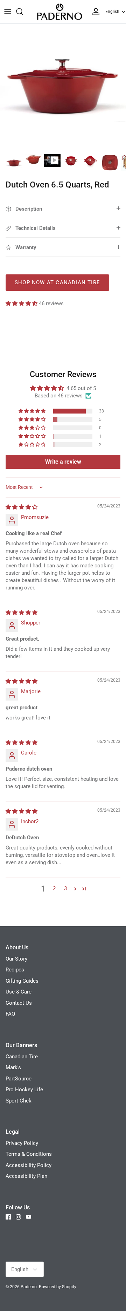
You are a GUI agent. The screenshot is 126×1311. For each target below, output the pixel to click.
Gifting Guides (22, 981)
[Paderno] (59, 12)
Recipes (15, 970)
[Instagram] (18, 1217)
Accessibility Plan (26, 1176)
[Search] (23, 11)
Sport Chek (18, 1101)
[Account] (94, 11)
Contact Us (19, 1003)
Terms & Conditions (29, 1154)
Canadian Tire (22, 1056)
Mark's (13, 1067)
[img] (21, 507)
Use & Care (18, 992)
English (112, 11)
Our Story (16, 959)
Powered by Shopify (57, 1286)
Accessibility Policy (28, 1165)
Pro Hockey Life (24, 1089)
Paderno (29, 1286)
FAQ (10, 1014)
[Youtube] (28, 1217)
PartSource (18, 1079)
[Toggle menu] (7, 11)
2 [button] (54, 888)
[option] (63, 87)
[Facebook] (8, 1217)
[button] (22, 303)
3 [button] (65, 888)
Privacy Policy (22, 1143)
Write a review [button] (63, 461)
